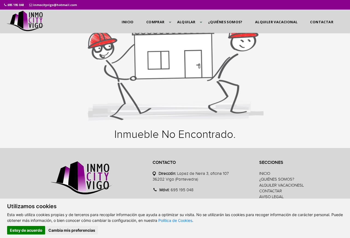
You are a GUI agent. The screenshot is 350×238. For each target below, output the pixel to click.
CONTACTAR (321, 22)
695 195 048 (15, 5)
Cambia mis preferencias (71, 230)
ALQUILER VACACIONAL (276, 22)
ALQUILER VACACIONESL (281, 185)
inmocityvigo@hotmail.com (55, 5)
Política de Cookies (175, 220)
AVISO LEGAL (271, 197)
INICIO (127, 22)
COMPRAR (155, 22)
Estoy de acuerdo (26, 230)
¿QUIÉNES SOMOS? (225, 22)
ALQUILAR (186, 22)
